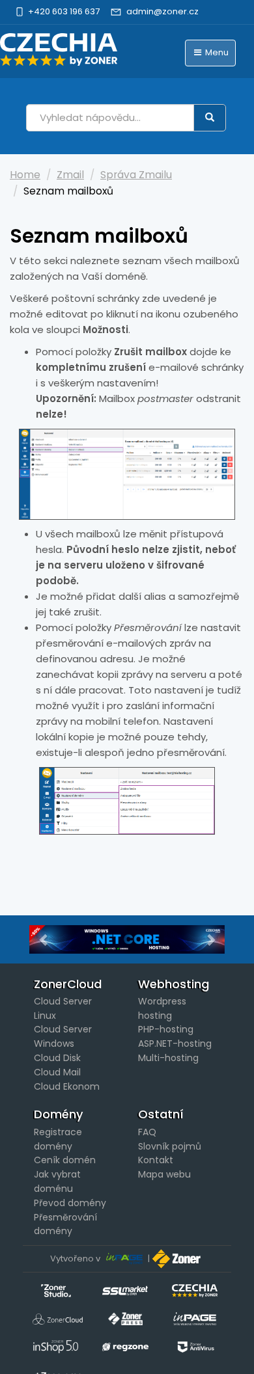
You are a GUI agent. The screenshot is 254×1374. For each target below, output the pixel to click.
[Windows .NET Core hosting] (127, 939)
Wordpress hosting (162, 1008)
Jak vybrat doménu (57, 1181)
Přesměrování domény (65, 1224)
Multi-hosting (168, 1057)
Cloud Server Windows (63, 1036)
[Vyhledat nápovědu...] (209, 117)
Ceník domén (65, 1159)
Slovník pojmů (169, 1146)
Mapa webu (164, 1174)
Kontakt (155, 1159)
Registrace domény (58, 1139)
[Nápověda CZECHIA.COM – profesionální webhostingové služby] (58, 49)
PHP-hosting (165, 1029)
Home (25, 175)
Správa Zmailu (136, 175)
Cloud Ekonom (67, 1086)
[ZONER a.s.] (178, 1258)
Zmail (70, 175)
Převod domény (70, 1202)
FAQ (147, 1131)
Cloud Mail (57, 1072)
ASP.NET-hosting (175, 1043)
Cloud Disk (57, 1057)
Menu (216, 52)
